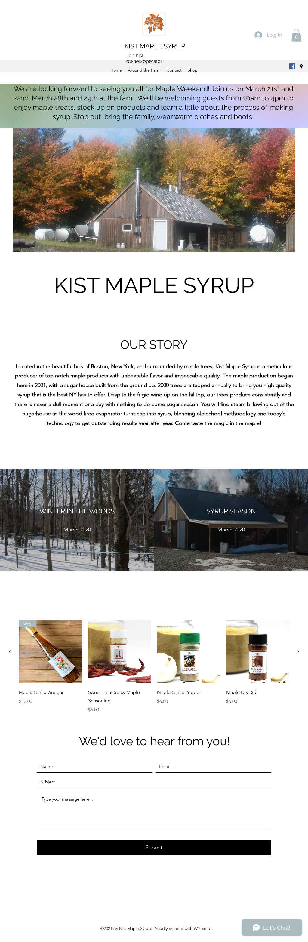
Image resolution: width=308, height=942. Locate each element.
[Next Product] (297, 651)
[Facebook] (292, 66)
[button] (296, 35)
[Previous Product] (10, 651)
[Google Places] (301, 66)
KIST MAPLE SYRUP (155, 46)
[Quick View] (119, 652)
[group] (154, 667)
